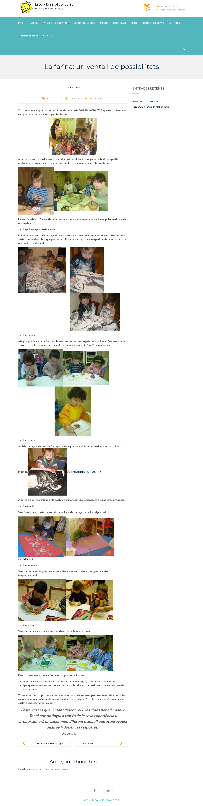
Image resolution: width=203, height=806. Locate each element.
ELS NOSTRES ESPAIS (153, 23)
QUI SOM (33, 23)
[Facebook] (95, 790)
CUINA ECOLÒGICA (84, 23)
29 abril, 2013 (73, 87)
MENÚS (104, 23)
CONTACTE (49, 35)
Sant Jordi (88, 743)
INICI (20, 23)
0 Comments (95, 98)
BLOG (134, 23)
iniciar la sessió (33, 768)
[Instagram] (108, 790)
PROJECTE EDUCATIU (55, 23)
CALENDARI (119, 23)
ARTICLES (174, 23)
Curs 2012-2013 (55, 98)
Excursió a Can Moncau (145, 101)
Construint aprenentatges (49, 743)
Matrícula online (29, 35)
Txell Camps (76, 98)
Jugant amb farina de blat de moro (151, 106)
